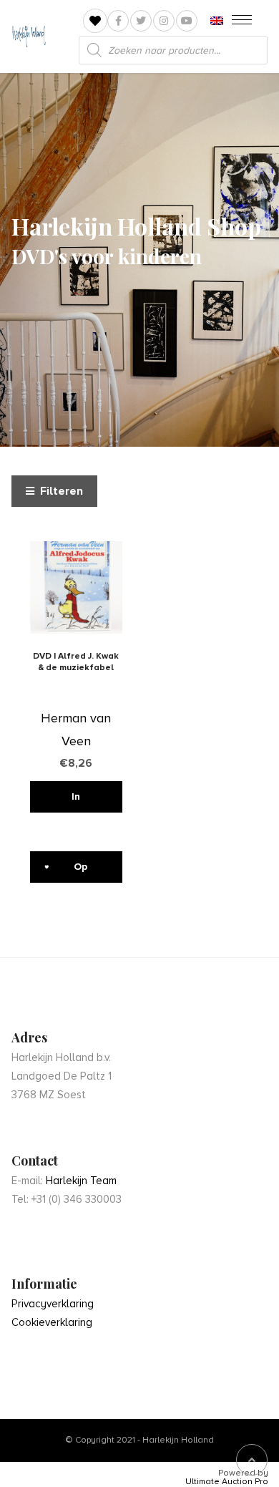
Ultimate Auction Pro (226, 1482)
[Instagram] (164, 21)
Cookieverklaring (51, 1322)
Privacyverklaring (52, 1303)
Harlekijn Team (81, 1180)
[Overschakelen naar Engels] (216, 20)
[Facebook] (118, 21)
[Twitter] (141, 21)
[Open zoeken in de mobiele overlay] (173, 50)
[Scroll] (252, 1460)
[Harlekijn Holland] (28, 36)
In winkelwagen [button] (76, 801)
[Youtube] (186, 21)
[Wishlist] (95, 21)
